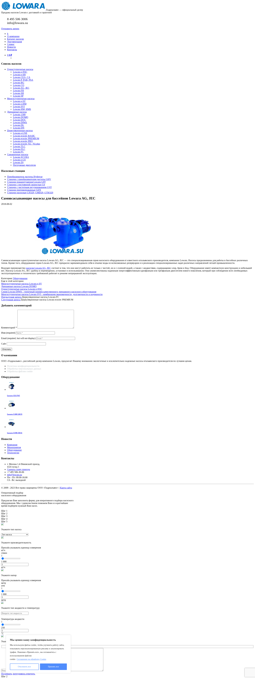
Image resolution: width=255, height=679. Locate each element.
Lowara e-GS (19, 160)
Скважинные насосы (17, 154)
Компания (12, 444)
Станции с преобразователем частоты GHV (29, 179)
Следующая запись (11, 299)
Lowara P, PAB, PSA (23, 80)
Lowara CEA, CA (21, 77)
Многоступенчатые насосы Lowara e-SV (21, 283)
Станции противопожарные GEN (24, 190)
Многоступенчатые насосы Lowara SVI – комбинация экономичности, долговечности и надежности (52, 294)
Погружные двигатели (24, 165)
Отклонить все (24, 667)
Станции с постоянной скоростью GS (26, 184)
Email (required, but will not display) (18, 338)
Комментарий (9, 327)
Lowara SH (18, 93)
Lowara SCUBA (21, 157)
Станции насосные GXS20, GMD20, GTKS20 (30, 192)
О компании (13, 36)
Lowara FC (18, 152)
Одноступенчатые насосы (20, 69)
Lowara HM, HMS (22, 109)
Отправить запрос (10, 28)
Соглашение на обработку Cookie (31, 659)
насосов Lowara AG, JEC (38, 268)
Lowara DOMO (20, 117)
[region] (38, 654)
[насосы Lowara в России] (23, 10)
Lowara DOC (19, 120)
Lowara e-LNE (20, 133)
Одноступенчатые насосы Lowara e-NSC (21, 289)
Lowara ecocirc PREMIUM (26, 138)
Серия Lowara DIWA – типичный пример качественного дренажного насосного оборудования (48, 291)
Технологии (13, 452)
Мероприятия (14, 447)
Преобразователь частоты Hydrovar (24, 176)
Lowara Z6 (18, 162)
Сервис (10, 44)
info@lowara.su (14, 474)
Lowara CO (18, 85)
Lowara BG (18, 82)
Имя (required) (8, 333)
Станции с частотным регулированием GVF (29, 187)
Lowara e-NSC (20, 72)
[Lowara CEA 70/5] (11, 389)
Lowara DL (18, 125)
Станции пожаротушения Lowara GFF (26, 182)
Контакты (12, 49)
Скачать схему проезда (18, 469)
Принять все (53, 667)
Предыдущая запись (11, 297)
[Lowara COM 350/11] (11, 427)
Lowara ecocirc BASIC (24, 136)
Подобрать (6, 673)
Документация (14, 41)
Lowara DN (18, 128)
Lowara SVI (19, 106)
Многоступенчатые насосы (21, 98)
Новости (11, 47)
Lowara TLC (19, 146)
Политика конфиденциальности (23, 366)
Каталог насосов (15, 39)
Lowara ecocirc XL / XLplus (26, 144)
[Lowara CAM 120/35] (11, 408)
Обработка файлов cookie (20, 371)
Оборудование (20, 278)
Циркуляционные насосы (20, 130)
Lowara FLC (19, 149)
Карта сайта (66, 487)
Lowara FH (18, 90)
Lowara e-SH (19, 74)
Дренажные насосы (17, 112)
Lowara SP (18, 96)
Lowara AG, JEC (21, 88)
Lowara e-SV (19, 101)
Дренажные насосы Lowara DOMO (19, 286)
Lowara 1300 (19, 114)
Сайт (3, 343)
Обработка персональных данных (24, 368)
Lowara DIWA (20, 122)
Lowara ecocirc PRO (23, 141)
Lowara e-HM (19, 104)
